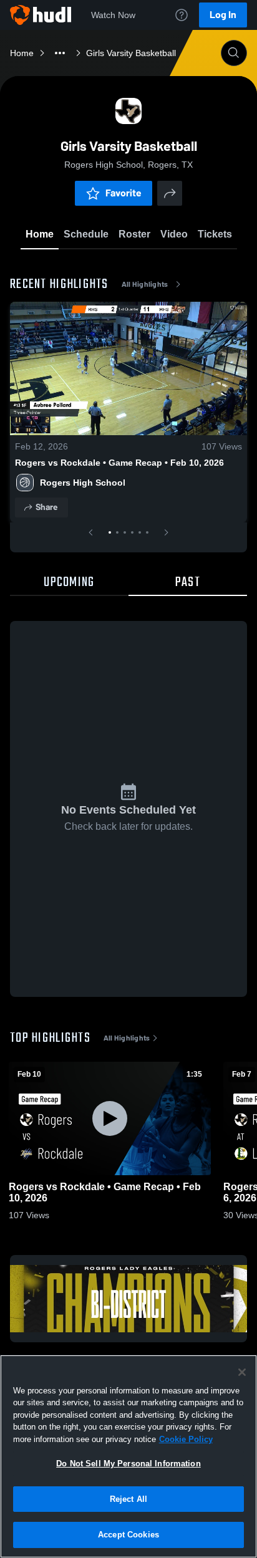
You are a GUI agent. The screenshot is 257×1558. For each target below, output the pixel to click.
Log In (223, 14)
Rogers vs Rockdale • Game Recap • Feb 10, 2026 (119, 463)
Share (46, 507)
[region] (128, 1456)
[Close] (242, 1372)
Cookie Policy (186, 1439)
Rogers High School (82, 483)
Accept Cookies (128, 1534)
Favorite (123, 193)
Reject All (128, 1499)
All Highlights (145, 284)
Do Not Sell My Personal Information (128, 1463)
